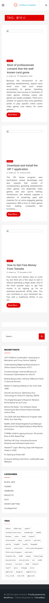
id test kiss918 (10, 540)
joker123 (28, 540)
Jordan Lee (12, 76)
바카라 (32, 568)
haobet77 (32, 536)
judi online (37, 540)
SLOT (6, 499)
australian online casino (13, 532)
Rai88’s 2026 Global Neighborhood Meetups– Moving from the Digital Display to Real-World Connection (23, 426)
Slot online (18, 564)
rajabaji (28, 556)
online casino (18, 548)
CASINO (9, 61)
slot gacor (9, 564)
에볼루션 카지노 (31, 572)
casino (16, 536)
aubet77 (27, 528)
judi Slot (8, 544)
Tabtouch (35, 564)
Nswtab (8, 548)
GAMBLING (9, 491)
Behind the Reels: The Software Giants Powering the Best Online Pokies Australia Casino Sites (22, 409)
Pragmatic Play (11, 556)
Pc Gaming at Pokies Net (14, 454)
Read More (12, 115)
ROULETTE (9, 495)
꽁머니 (16, 568)
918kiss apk (18, 528)
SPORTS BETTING (12, 504)
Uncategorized (10, 508)
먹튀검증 (24, 568)
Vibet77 (8, 568)
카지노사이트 (10, 576)
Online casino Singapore (14, 552)
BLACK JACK (9, 482)
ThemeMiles (39, 597)
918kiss (8, 528)
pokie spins (28, 552)
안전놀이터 (19, 572)
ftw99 (24, 536)
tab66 (27, 564)
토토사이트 (20, 576)
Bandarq (8, 536)
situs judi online (11, 560)
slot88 (40, 560)
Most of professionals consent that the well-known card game (20, 68)
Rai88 (21, 556)
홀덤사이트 (31, 576)
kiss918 (25, 544)
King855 (17, 544)
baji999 (38, 532)
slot (33, 560)
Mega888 (34, 544)
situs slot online (24, 560)
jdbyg (20, 540)
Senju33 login (38, 556)
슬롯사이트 (9, 572)
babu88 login (28, 532)
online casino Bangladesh (34, 548)
